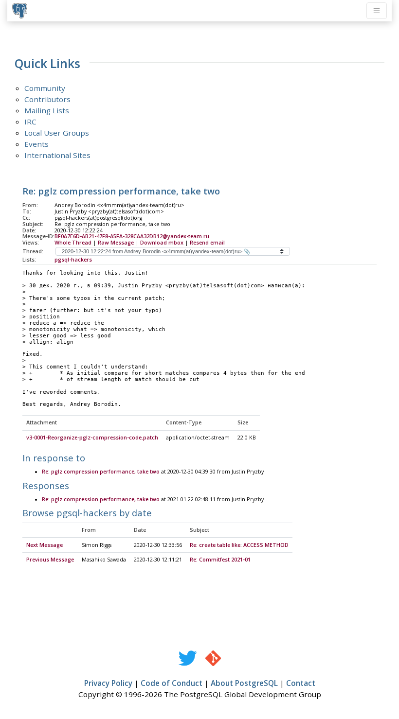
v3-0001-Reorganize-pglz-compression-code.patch (92, 437)
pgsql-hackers (73, 259)
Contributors (47, 99)
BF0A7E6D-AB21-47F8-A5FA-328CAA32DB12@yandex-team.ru (131, 236)
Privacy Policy (108, 683)
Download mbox (161, 242)
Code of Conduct (171, 683)
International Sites (57, 155)
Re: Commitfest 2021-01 (220, 559)
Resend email (207, 242)
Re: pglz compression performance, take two (101, 471)
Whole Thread (72, 242)
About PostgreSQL (244, 683)
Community (44, 88)
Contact (300, 683)
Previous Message (50, 559)
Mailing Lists (46, 110)
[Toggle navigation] (376, 10)
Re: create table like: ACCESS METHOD (239, 545)
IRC (30, 121)
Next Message (44, 545)
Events (36, 144)
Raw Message (116, 242)
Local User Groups (56, 133)
